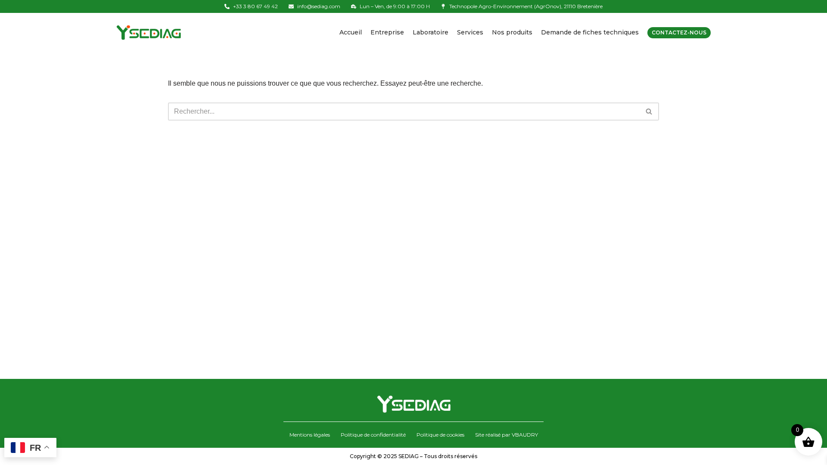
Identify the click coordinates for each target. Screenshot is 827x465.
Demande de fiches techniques (590, 32)
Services (470, 32)
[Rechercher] (649, 111)
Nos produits (512, 32)
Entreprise (387, 32)
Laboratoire (430, 32)
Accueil (350, 32)
